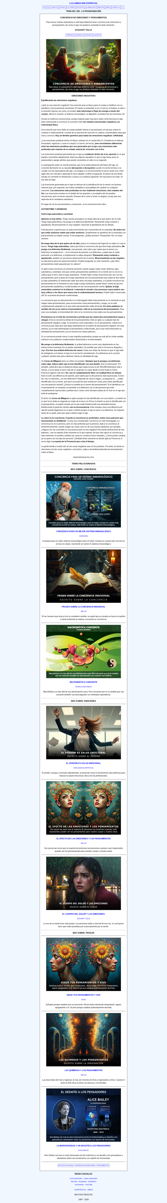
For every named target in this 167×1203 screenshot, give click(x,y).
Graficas (80, 35)
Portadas (70, 35)
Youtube (88, 1185)
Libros (90, 1190)
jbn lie (84, 611)
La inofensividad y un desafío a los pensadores (84, 1146)
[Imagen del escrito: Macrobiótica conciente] (83, 678)
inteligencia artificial (83, 768)
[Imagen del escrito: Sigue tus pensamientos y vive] (83, 990)
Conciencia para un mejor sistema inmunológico (83, 531)
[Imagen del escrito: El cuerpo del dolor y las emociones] (83, 909)
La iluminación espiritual (83, 3)
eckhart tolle (83, 919)
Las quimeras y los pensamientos (83, 1070)
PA (44, 7)
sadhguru (83, 536)
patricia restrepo (83, 687)
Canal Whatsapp (90, 1178)
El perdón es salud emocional (83, 763)
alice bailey (83, 1150)
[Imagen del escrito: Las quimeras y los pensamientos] (83, 1066)
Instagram (79, 1185)
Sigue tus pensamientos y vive (83, 995)
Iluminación (91, 7)
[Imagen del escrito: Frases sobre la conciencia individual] (83, 602)
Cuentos (54, 7)
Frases (63, 7)
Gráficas (116, 7)
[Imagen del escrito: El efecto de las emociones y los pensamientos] (83, 834)
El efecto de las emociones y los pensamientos (83, 839)
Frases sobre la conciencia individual (83, 607)
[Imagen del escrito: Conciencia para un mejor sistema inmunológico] (83, 527)
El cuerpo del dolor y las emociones (83, 914)
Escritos (80, 7)
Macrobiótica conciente (83, 682)
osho (83, 1000)
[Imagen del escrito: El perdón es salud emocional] (83, 759)
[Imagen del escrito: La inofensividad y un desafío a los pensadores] (83, 1141)
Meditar (101, 7)
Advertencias (80, 1190)
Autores (71, 7)
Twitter (74, 1182)
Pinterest (92, 1182)
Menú (108, 7)
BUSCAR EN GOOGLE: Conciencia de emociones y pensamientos (83, 1165)
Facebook (83, 1182)
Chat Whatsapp (76, 1178)
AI (48, 7)
